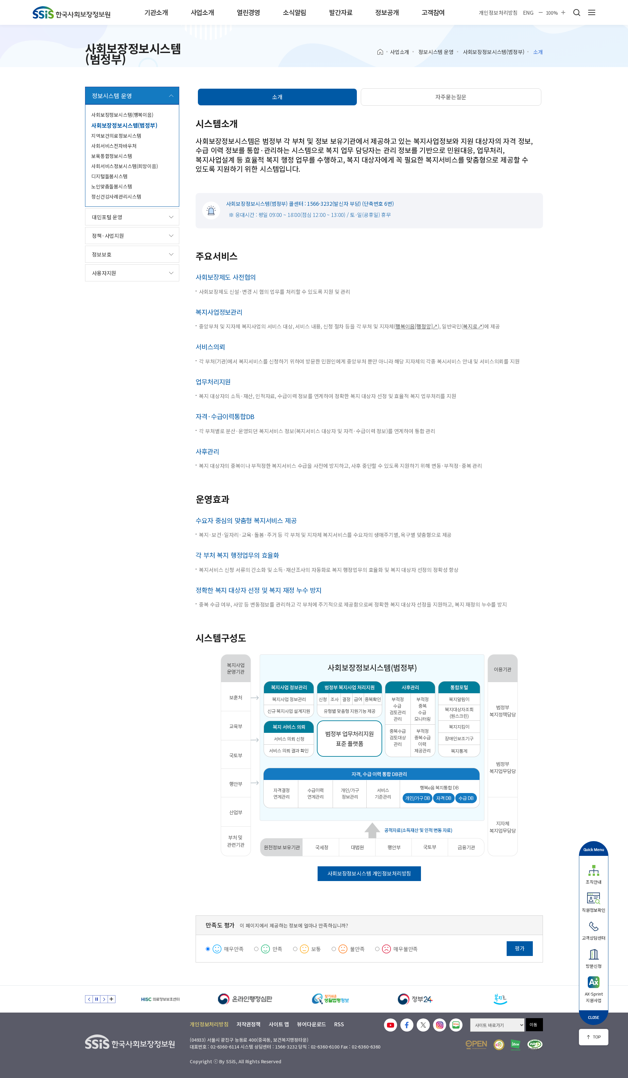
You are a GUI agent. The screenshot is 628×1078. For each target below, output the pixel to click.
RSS (339, 1024)
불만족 (357, 949)
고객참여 (433, 12)
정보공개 (386, 12)
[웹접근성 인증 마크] (535, 1044)
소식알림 (294, 12)
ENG (528, 12)
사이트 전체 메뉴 (591, 12)
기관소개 (155, 12)
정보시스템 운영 (436, 51)
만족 (277, 949)
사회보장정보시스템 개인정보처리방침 (369, 873)
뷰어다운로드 (311, 1024)
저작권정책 (248, 1024)
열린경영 (248, 12)
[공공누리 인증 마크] (476, 1044)
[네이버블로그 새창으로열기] (455, 1025)
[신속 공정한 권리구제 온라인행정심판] (245, 999)
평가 (520, 948)
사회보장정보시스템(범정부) (493, 51)
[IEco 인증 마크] (515, 1045)
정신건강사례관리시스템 (116, 196)
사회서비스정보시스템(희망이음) (124, 166)
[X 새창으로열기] (423, 1025)
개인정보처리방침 (498, 12)
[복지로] (500, 999)
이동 (533, 1024)
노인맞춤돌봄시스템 (111, 186)
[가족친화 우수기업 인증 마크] (499, 1044)
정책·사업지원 (108, 235)
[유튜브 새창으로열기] (390, 1025)
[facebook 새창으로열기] (406, 1025)
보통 (316, 949)
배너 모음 (111, 999)
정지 (96, 999)
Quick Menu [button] (594, 849)
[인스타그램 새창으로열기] (439, 1025)
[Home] (382, 52)
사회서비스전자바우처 (114, 145)
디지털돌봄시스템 (109, 176)
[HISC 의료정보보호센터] (160, 999)
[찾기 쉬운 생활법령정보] (330, 999)
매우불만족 (405, 949)
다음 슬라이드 (104, 999)
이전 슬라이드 (89, 999)
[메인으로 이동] (71, 12)
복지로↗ (472, 326)
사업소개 (202, 12)
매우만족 (233, 949)
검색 (576, 12)
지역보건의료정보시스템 (116, 135)
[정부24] (415, 999)
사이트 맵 (279, 1024)
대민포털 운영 (107, 217)
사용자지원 (104, 273)
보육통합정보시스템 (111, 155)
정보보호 (101, 254)
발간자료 (340, 12)
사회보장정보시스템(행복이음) (122, 114)
